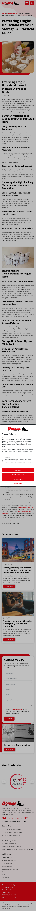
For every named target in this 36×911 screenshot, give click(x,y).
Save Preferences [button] (18, 479)
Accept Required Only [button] (18, 474)
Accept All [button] (18, 470)
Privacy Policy (18, 483)
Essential (7, 457)
